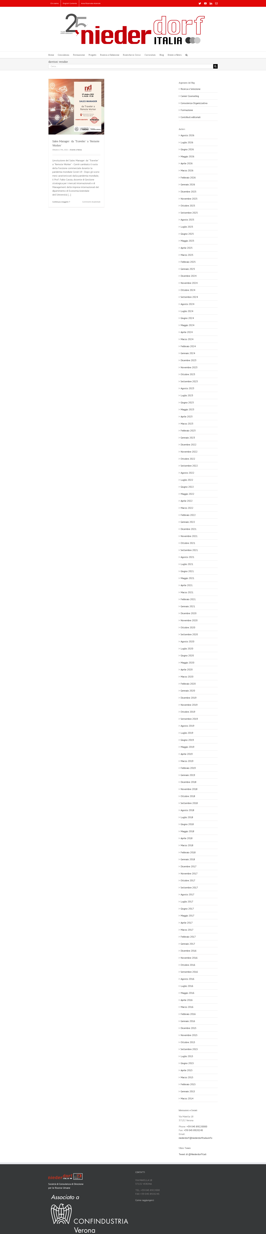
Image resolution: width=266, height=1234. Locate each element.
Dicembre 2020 (188, 613)
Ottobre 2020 (188, 627)
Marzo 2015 (187, 1077)
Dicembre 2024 (188, 275)
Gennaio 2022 (188, 521)
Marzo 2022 (187, 507)
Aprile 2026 (187, 163)
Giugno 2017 (187, 908)
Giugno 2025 (187, 233)
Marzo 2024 (187, 339)
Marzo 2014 (187, 1098)
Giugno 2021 (187, 571)
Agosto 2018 (187, 810)
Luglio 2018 (187, 817)
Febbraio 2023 (188, 430)
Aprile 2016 (187, 999)
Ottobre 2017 (188, 880)
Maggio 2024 (187, 325)
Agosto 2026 (187, 135)
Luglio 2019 (187, 732)
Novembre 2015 (189, 1035)
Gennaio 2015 (188, 1091)
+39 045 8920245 (193, 1130)
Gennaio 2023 (188, 437)
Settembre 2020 (189, 634)
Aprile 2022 (187, 500)
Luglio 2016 (187, 985)
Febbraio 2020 (188, 683)
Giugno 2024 (187, 318)
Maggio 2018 (187, 831)
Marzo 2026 (187, 170)
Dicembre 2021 (188, 528)
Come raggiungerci (144, 1200)
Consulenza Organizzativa (194, 103)
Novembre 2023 (189, 367)
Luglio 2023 (187, 395)
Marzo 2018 (187, 845)
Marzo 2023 (187, 423)
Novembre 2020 (189, 620)
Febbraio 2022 (188, 514)
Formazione (187, 110)
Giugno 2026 (187, 149)
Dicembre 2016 (188, 950)
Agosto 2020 (187, 641)
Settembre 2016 (189, 971)
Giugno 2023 (187, 402)
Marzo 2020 (187, 676)
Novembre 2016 (189, 957)
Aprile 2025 (187, 247)
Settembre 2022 (189, 465)
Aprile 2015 (187, 1070)
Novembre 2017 (189, 873)
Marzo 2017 (187, 929)
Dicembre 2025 (188, 191)
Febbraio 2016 (188, 1014)
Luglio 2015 (187, 1056)
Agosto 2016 (187, 978)
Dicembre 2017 (188, 866)
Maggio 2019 (187, 746)
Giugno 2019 (187, 739)
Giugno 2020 (187, 655)
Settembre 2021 (189, 550)
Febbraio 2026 (188, 177)
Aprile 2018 (187, 838)
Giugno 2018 (187, 824)
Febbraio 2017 (188, 936)
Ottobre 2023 (188, 374)
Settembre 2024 (189, 296)
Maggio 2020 (187, 662)
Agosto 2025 (187, 219)
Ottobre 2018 (188, 796)
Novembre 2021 (189, 536)
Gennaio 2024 (188, 353)
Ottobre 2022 (188, 458)
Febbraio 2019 (188, 767)
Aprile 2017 (187, 922)
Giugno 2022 (187, 486)
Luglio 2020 (187, 648)
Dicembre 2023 (188, 360)
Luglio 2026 (187, 142)
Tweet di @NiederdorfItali (192, 1154)
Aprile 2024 (187, 332)
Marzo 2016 (187, 1006)
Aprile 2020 (187, 669)
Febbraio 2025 (188, 261)
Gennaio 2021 (188, 606)
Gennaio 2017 (188, 943)
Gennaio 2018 (188, 859)
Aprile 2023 (187, 416)
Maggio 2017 (187, 915)
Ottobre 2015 (188, 1042)
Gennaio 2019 (188, 775)
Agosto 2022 (187, 472)
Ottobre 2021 (188, 543)
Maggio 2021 (187, 578)
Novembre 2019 (189, 704)
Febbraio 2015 (188, 1084)
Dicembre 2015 (188, 1028)
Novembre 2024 (189, 282)
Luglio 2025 (187, 226)
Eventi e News (76, 150)
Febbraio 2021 (188, 599)
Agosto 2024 (187, 304)
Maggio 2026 (187, 156)
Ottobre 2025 (188, 205)
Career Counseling (190, 96)
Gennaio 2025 (188, 268)
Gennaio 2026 (188, 184)
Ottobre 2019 (188, 711)
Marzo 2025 (187, 254)
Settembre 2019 (189, 718)
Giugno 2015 (187, 1063)
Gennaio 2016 (188, 1021)
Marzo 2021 (187, 592)
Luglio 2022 (187, 479)
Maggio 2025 (187, 240)
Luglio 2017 (187, 901)
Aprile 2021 (187, 585)
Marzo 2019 (187, 761)
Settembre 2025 (189, 212)
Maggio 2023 (187, 409)
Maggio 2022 (187, 493)
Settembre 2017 (189, 887)
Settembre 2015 (189, 1049)
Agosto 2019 (187, 725)
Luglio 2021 (187, 564)
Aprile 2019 (187, 753)
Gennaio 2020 (188, 690)
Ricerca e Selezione (190, 88)
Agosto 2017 (187, 894)
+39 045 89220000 (197, 1126)
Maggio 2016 (187, 992)
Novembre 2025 (189, 198)
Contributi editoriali (190, 117)
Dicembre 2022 (188, 444)
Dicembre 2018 (188, 781)
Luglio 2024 (187, 311)
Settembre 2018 (189, 803)
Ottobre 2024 (188, 290)
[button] (186, 54)
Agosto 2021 (187, 557)
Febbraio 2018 (188, 852)
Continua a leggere (60, 202)
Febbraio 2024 (188, 346)
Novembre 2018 (189, 789)
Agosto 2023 (187, 388)
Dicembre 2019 (188, 697)
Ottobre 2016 (188, 964)
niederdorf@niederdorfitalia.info (195, 1137)
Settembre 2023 (189, 381)
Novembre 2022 (189, 451)
